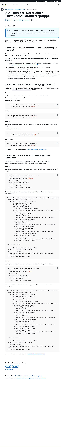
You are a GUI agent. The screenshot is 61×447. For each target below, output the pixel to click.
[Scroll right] (52, 5)
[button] (10, 26)
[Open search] (58, 4)
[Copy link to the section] (4, 48)
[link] (32, 9)
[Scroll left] (10, 5)
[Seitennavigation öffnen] (2, 9)
